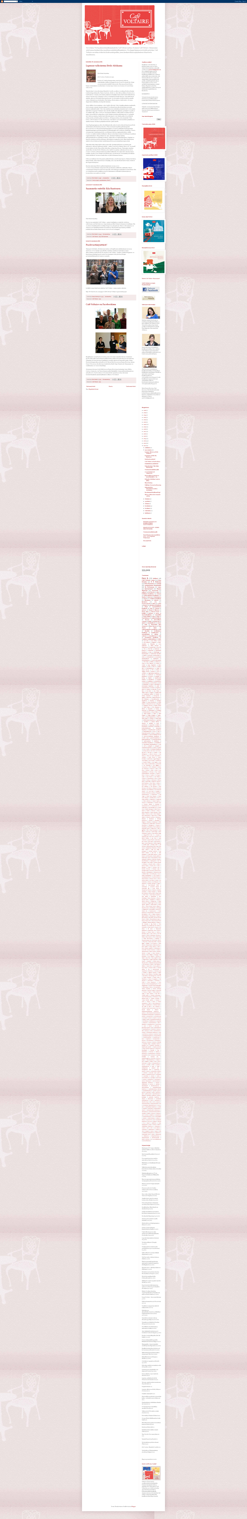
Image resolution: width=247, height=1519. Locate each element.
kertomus (151, 726)
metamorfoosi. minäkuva (156, 1071)
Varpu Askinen (150, 993)
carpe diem (159, 1021)
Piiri (154, 937)
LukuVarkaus (144, 886)
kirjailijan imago (146, 1043)
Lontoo (143, 885)
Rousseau (144, 710)
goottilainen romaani (146, 1027)
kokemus (157, 1051)
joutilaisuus (145, 1034)
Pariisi (158, 930)
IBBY (159, 828)
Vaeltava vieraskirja (146, 988)
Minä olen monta (145, 908)
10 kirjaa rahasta (146, 751)
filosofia (147, 620)
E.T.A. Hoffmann (145, 786)
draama (143, 675)
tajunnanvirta (149, 1119)
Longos (158, 883)
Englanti (154, 642)
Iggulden (143, 830)
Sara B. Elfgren (150, 954)
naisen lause (158, 1077)
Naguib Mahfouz (145, 916)
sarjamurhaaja (157, 1108)
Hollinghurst (151, 825)
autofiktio (146, 722)
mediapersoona (145, 1068)
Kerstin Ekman (145, 865)
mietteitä (145, 1073)
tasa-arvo (150, 1121)
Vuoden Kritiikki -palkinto (147, 1000)
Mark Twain (145, 895)
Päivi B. (109, 180)
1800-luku (145, 662)
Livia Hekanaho (155, 882)
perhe (153, 1092)
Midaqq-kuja (153, 901)
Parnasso (143, 932)
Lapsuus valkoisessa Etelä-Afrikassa (104, 65)
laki (158, 731)
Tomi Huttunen (146, 618)
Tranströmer (150, 980)
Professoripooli (146, 603)
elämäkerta (144, 1024)
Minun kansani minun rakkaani (153, 906)
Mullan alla (144, 911)
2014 (145, 438)
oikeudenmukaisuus (155, 1085)
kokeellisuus (151, 679)
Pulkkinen (157, 938)
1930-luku (144, 752)
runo (159, 587)
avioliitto (144, 673)
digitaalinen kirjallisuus (153, 673)
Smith (157, 668)
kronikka (158, 1055)
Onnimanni (144, 927)
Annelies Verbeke (146, 762)
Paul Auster (153, 933)
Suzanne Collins (152, 967)
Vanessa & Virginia (151, 990)
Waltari (148, 1001)
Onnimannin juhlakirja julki (152, 469)
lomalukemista (155, 632)
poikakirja (144, 1095)
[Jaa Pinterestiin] (120, 178)
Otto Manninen (155, 707)
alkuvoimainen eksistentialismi (153, 1013)
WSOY (143, 1001)
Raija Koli (145, 941)
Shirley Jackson (156, 961)
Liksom (149, 882)
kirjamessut (156, 621)
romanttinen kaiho (154, 1103)
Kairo (149, 857)
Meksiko (158, 899)
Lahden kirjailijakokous (146, 875)
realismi (144, 636)
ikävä (151, 1030)
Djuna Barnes (144, 785)
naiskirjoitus (150, 1079)
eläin (159, 1022)
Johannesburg (149, 846)
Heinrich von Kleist (151, 817)
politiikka (149, 1095)
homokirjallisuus (146, 1029)
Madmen (154, 890)
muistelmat (145, 1076)
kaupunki (157, 676)
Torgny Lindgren (151, 715)
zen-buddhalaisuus (157, 1139)
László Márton (155, 888)
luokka (149, 1063)
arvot (158, 671)
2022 (145, 420)
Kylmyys (143, 872)
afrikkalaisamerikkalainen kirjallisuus (150, 1011)
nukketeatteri (144, 1084)
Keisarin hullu (152, 864)
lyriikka (148, 1064)
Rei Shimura (154, 943)
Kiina (159, 865)
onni (148, 738)
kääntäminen (157, 597)
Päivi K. (154, 667)
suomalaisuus (158, 1115)
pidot (143, 1094)
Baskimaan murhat (148, 694)
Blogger (134, 1506)
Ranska (144, 597)
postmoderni (156, 655)
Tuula (158, 717)
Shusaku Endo (145, 963)
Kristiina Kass (156, 867)
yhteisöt (156, 600)
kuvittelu (153, 1058)
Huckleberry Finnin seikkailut (154, 827)
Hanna (158, 810)
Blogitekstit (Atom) (93, 389)
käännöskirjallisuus (151, 1060)
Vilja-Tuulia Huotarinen (146, 996)
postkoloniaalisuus (156, 739)
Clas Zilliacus (150, 663)
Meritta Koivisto (145, 901)
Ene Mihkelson (150, 789)
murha (158, 1076)
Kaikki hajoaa (144, 857)
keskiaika (157, 726)
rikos (151, 1102)
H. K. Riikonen (156, 582)
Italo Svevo (151, 836)
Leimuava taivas (152, 878)
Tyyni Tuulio (145, 718)
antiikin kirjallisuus (156, 618)
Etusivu (111, 386)
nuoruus (151, 1084)
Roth (159, 946)
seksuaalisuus (145, 1111)
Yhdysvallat (158, 718)
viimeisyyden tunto (146, 1134)
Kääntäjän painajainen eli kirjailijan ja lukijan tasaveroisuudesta (149, 523)
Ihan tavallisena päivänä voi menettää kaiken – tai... (152, 476)
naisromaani (157, 1079)
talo (154, 1119)
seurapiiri (144, 1113)
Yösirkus (143, 1008)
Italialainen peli (145, 836)
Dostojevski (156, 696)
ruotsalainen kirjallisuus (148, 686)
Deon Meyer (152, 783)
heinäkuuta (148, 506)
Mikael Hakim (154, 904)
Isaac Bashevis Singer (156, 833)
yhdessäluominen (145, 1137)
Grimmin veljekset (148, 804)
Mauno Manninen (151, 898)
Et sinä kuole (150, 791)
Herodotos (149, 822)
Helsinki (151, 820)
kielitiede (159, 1042)
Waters (153, 1001)
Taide (158, 616)
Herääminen (154, 822)
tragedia (158, 688)
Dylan (159, 785)
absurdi (153, 671)
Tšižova (151, 987)
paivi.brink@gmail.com (155, 70)
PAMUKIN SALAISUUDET (151, 464)
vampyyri (147, 1131)
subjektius (152, 1115)
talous (154, 747)
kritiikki (144, 613)
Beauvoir (152, 768)
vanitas (151, 1131)
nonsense (157, 1082)
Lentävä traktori (145, 880)
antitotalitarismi (157, 1016)
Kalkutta (149, 859)
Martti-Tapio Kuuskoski (155, 895)
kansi (143, 1039)
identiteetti (150, 650)
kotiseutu (153, 1055)
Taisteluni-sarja (158, 971)
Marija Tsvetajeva (152, 891)
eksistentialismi (152, 1022)
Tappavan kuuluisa (152, 972)
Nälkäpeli (145, 922)
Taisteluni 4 (150, 971)
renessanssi (157, 1100)
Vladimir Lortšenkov (155, 998)
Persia (148, 935)
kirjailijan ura (145, 1045)
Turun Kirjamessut (151, 982)
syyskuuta (147, 501)
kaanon (151, 676)
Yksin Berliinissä (156, 1003)
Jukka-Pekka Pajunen (152, 854)
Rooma (157, 709)
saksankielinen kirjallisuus (151, 1107)
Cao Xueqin (157, 775)
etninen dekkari (155, 722)
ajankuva (143, 1013)
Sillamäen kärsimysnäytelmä (155, 963)
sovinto (146, 1115)
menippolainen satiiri (146, 1069)
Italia (146, 624)
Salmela (158, 951)
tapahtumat (156, 658)
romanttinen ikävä (145, 1103)
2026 (145, 410)
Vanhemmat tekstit (131, 386)
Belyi (157, 768)
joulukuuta (147, 448)
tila (144, 1123)
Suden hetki (149, 966)
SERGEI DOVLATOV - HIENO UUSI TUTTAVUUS (151, 528)
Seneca (160, 958)
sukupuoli (157, 746)
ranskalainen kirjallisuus (153, 585)
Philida (143, 937)
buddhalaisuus (152, 1021)
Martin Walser (157, 705)
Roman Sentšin (152, 946)
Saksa (154, 603)
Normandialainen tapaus (155, 919)
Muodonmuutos (152, 911)
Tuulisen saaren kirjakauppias (155, 985)
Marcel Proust (155, 611)
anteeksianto (157, 1014)
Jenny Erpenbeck (152, 665)
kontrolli (158, 1053)
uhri (151, 1128)
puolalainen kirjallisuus (154, 1097)
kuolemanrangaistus (146, 1058)
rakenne (143, 1098)
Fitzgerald (158, 793)
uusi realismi (157, 1128)
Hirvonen (158, 823)
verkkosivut (157, 1132)
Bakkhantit (154, 767)
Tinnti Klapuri (147, 713)
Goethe (143, 665)
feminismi (157, 649)
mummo (152, 1076)
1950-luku (150, 752)
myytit (158, 733)
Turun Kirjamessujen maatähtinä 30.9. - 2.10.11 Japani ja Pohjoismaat (151, 536)
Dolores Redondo (146, 696)
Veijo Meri (157, 993)
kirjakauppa (156, 652)
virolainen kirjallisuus (156, 749)
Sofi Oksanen (157, 964)
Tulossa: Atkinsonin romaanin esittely (152, 495)
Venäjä (159, 584)
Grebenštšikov (150, 802)
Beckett (157, 694)
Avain (143, 663)
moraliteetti (158, 1074)
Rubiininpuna (157, 948)
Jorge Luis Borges (155, 849)
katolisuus (144, 1042)
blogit (146, 607)
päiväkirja (157, 684)
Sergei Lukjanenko (153, 959)
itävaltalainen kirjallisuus (152, 1032)
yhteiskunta (148, 600)
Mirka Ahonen (152, 626)
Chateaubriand (150, 778)
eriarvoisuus (158, 1024)
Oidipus (158, 922)
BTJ (150, 767)
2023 (145, 417)
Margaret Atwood (148, 705)
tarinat (159, 747)
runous (159, 623)
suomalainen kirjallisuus (151, 637)
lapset (97, 180)
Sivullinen (158, 710)
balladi (144, 1019)
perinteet (158, 1092)
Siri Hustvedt (146, 964)
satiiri (157, 686)
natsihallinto (145, 734)
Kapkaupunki (153, 861)
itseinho (143, 1032)
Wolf (149, 1003)
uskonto (144, 610)
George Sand (158, 799)
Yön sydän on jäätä (146, 1006)
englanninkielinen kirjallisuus (149, 629)
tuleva (143, 689)
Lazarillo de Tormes (156, 877)
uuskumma (144, 1129)
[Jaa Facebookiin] (118, 178)
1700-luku (158, 751)
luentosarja (144, 1063)
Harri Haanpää (157, 814)
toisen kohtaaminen (156, 660)
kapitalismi (148, 1039)
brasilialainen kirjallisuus (156, 1019)
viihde (159, 639)
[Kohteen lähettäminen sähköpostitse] (112, 178)
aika (158, 592)
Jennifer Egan (146, 844)
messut (148, 1071)
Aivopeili (155, 752)
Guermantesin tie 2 (156, 806)
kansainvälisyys (158, 1035)
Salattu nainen (153, 951)
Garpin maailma (145, 799)
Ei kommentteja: (106, 234)
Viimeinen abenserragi (155, 995)
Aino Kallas (156, 691)
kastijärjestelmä (156, 1039)
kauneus (149, 1042)
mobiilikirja (150, 681)
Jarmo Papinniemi (149, 843)
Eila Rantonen (104, 236)
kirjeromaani (144, 1051)
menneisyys (156, 1069)
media (158, 1066)
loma (159, 1061)
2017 (145, 431)
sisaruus (153, 1113)
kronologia (144, 1056)
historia (150, 597)
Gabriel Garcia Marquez (151, 796)
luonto (153, 733)
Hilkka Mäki (152, 823)
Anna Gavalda (151, 760)
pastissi (143, 1092)
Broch (143, 775)
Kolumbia (144, 867)
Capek (143, 776)
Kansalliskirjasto (145, 861)
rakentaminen (150, 1098)
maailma (158, 1064)
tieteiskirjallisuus (146, 660)
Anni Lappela (154, 762)
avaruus (159, 1018)
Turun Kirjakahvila (150, 717)
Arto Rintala (147, 642)
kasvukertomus (150, 1040)
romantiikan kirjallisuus (147, 743)
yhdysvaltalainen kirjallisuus (151, 595)
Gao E (159, 797)
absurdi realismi (146, 1009)
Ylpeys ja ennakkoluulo (147, 1005)
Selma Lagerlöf (154, 958)
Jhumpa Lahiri (154, 844)
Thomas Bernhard (147, 977)
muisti (143, 623)
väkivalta (154, 689)
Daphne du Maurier (156, 781)
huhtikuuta (147, 513)
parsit (159, 1090)
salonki (159, 1107)
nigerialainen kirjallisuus (147, 1082)
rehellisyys (156, 741)
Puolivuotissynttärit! (96, 245)
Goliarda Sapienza (156, 801)
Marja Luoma (158, 893)
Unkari (157, 670)
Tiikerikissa (144, 979)
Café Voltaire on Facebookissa (101, 304)
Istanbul (158, 835)
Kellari (158, 864)
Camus (147, 775)
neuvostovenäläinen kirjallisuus (151, 736)
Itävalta (156, 836)
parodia (154, 1090)
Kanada (158, 859)
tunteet (143, 1128)
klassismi (151, 1051)
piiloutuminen (148, 1094)
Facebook (143, 793)
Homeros (158, 825)
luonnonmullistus (156, 1063)
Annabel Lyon (158, 760)
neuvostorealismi (156, 1081)
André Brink (149, 759)
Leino (159, 878)
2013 (145, 441)
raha (151, 608)
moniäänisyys (158, 681)
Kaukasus (145, 864)
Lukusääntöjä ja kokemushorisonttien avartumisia (151, 489)
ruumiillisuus (158, 743)
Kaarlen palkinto (157, 856)
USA (153, 670)
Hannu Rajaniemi (145, 812)
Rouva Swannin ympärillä (147, 948)
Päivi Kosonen (149, 584)
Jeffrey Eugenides (157, 843)
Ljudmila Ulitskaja (151, 883)
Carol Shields (157, 776)
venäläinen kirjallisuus (155, 598)
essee (145, 1026)
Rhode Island (149, 945)
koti (149, 1055)
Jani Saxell (150, 841)
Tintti (154, 713)
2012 (145, 443)
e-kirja (159, 603)
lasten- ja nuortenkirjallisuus (151, 614)
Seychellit (149, 961)
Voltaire (151, 718)
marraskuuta (148, 450)
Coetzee (94, 180)
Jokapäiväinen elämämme (151, 848)
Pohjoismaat (145, 647)
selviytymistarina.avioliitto (154, 1111)
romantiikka (158, 615)
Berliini (147, 770)
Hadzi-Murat (157, 809)
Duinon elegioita (152, 785)
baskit (148, 1019)
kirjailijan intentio (156, 1043)
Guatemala (157, 804)
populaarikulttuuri (146, 739)
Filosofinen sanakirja (150, 793)
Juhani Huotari (156, 697)
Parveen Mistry (151, 932)
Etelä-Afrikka (146, 616)
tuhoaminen (157, 1126)
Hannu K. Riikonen (154, 610)
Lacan (159, 874)
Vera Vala (159, 647)
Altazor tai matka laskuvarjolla (153, 755)
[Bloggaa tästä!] (114, 178)
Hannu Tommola (154, 812)
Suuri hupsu (144, 967)
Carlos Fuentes (149, 776)
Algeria (151, 692)
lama (143, 1061)
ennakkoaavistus (151, 1024)
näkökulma (145, 684)
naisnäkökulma (146, 634)
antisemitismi (150, 1016)
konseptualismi (151, 1053)
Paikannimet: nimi (152, 930)
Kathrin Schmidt (157, 862)
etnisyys (144, 723)
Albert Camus (145, 692)
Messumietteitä (147, 541)
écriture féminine (146, 1140)
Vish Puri (150, 649)
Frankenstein (154, 794)
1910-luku (148, 691)
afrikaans (156, 1009)
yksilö (143, 1139)
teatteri (152, 688)
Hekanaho (144, 819)
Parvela (158, 932)
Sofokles (143, 966)
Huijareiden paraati (146, 828)
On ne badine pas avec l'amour (153, 925)
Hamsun (153, 810)
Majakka (159, 704)
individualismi (157, 1030)
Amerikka (144, 757)
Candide (152, 775)
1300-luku (153, 751)
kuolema (151, 613)
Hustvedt (149, 697)
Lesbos (157, 880)
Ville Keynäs (155, 996)
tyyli (148, 1128)
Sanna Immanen (156, 953)
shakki (148, 1113)
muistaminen (146, 683)
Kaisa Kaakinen (155, 857)
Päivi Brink (154, 940)
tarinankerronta (145, 688)
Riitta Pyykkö (145, 946)
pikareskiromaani (156, 1094)
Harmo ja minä (149, 814)
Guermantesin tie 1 (146, 806)
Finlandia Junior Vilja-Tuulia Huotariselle (152, 466)
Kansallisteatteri (155, 699)
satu (160, 744)
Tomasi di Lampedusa (153, 979)
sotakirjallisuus (150, 657)
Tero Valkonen (149, 974)
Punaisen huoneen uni (146, 940)
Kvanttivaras (157, 870)
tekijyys (154, 1121)
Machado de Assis (151, 704)
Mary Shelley (145, 896)
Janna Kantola (157, 841)
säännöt (144, 1118)
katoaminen (157, 1040)
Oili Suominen (145, 924)
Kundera (152, 701)
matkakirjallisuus (145, 1066)
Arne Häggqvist (156, 765)
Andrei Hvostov (151, 757)
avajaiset (154, 1018)
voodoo (153, 1134)
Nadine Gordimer (156, 914)
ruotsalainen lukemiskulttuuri (149, 1105)
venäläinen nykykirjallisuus (149, 639)
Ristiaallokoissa (150, 668)
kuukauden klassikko (156, 653)
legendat (147, 1061)
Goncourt (144, 802)
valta (143, 1131)
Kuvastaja (152, 870)
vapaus (156, 1131)
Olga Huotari (153, 924)
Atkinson (157, 662)
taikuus (143, 1119)
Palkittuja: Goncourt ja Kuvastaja (153, 485)
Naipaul (158, 916)
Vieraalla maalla (145, 995)
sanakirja (145, 1108)
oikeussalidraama (145, 1087)
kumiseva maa (154, 1056)
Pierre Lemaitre (149, 937)
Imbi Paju (148, 831)
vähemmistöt (158, 1134)
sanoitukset (150, 1108)
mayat (153, 1066)
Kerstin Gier (153, 865)
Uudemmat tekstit (90, 386)
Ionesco (149, 833)
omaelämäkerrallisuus (147, 1090)
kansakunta (144, 726)
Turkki (143, 982)
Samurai (143, 953)
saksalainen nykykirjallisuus (150, 744)
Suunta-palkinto (156, 966)
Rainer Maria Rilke (152, 941)
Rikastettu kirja (148, 483)
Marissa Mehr (152, 893)
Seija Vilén (148, 958)
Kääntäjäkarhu (150, 872)
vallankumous (151, 1129)
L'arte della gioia (153, 874)
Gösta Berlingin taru (152, 807)
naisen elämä (154, 683)
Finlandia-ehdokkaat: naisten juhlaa (152, 479)
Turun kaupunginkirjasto (152, 984)
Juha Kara (154, 852)
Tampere (145, 972)
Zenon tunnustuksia (151, 1008)
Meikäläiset (152, 899)
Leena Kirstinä (145, 878)
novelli (143, 738)
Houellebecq (144, 827)
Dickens (158, 783)
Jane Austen (144, 841)
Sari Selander (151, 956)
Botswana (152, 772)
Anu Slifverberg (146, 765)
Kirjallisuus (144, 701)
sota (155, 602)
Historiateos (144, 825)
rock (154, 1102)
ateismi (150, 1018)
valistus (148, 689)
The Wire (159, 975)
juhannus (151, 1034)
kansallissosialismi (147, 1037)
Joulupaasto (144, 851)
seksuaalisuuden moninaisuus (153, 1110)
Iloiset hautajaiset (154, 830)
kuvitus (158, 1058)
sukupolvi (150, 746)
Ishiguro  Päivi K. (148, 835)
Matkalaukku (153, 896)
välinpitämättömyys (155, 1136)
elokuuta (147, 504)
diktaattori (145, 1022)
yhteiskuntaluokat (155, 1137)
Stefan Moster (146, 712)
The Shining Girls (152, 975)
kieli (160, 629)
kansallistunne (156, 1037)
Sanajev (148, 953)
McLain (158, 898)
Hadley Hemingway (149, 809)
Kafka (149, 667)
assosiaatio (145, 1018)
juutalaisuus (145, 725)
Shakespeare (151, 710)
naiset (159, 683)
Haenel (143, 810)
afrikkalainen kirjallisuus (149, 720)
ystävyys (147, 1139)
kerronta (154, 1042)
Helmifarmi (151, 819)
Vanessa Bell (158, 990)
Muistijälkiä (151, 909)
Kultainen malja (155, 869)
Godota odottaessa (147, 801)
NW (150, 914)
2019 (145, 427)
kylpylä (143, 1060)
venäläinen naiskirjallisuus (148, 1132)
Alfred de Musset (153, 754)
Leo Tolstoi (152, 880)
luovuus (143, 1064)
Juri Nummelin (149, 856)
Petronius (158, 935)
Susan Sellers (155, 712)
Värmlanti (157, 1000)
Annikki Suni (158, 692)
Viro (145, 649)
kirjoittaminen (145, 653)
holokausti (150, 675)
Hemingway (157, 820)
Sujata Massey (145, 670)
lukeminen (144, 602)
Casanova (144, 778)
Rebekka (147, 943)
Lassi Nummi (157, 875)
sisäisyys (158, 1113)
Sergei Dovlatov (146, 959)
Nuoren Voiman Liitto (146, 920)
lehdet (151, 1061)
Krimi (149, 867)
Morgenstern (145, 909)
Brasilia (158, 773)
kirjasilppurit (144, 1050)
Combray (148, 780)
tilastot (148, 1123)
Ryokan (158, 950)
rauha (151, 1100)
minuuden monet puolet (154, 1073)
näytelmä (157, 1084)
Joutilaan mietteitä (153, 851)
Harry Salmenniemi (146, 815)
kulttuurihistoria (147, 731)
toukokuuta (148, 511)
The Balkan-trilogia (157, 974)
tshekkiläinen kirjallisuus (147, 1126)
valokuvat (158, 1129)
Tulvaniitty (157, 980)
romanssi (158, 1102)
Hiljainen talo (145, 823)
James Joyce (157, 840)
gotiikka (151, 723)
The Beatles (145, 975)
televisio (159, 1121)
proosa (158, 1095)
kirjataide (152, 1050)
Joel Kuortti (151, 592)
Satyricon (158, 956)
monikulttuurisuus (151, 1074)
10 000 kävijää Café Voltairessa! (150, 472)
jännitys (156, 1034)
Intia (153, 616)
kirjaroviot (158, 1048)
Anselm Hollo (158, 764)
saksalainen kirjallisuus (155, 605)
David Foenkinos (145, 783)
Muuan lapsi (157, 912)
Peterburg (152, 935)
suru (153, 1116)
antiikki (143, 1016)
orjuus (151, 684)
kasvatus (143, 1040)
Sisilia (151, 964)
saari (143, 1107)
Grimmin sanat (158, 802)
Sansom (143, 954)
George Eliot (152, 799)
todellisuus (154, 1123)
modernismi (155, 590)
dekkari (155, 578)
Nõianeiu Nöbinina (152, 922)
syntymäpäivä (158, 1116)
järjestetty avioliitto (154, 725)
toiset (150, 1124)
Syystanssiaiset (156, 969)
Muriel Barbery (151, 912)
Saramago (156, 954)
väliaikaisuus (146, 1136)
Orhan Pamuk (151, 927)
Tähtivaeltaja (145, 987)
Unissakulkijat (157, 987)
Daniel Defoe (148, 781)
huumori (144, 650)
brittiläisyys (145, 1021)
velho (160, 1131)
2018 (145, 429)
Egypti (143, 697)
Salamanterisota (145, 951)
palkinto (144, 592)
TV (160, 712)
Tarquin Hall (152, 647)
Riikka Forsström (156, 945)
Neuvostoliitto (145, 917)
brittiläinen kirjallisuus (148, 594)
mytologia (153, 1077)
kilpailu (150, 678)
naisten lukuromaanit (146, 1081)
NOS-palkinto (144, 914)
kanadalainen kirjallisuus (148, 1035)
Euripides (158, 791)
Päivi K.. (159, 940)
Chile (155, 778)
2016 (145, 434)
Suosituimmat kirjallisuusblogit (152, 492)
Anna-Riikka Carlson (156, 641)
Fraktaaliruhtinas (145, 794)
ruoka (143, 657)
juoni (157, 723)
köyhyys (158, 1060)
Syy (149, 969)
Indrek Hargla (154, 831)
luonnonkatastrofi (146, 733)
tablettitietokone (151, 1118)
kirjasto (145, 605)
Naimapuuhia (152, 916)
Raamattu (150, 709)
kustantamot (149, 589)
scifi (145, 746)
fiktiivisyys (157, 1026)
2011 (145, 446)
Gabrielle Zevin (153, 797)
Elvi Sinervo (149, 788)
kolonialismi (144, 1053)
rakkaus (156, 634)
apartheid (159, 720)
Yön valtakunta (156, 1006)
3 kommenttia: (108, 296)
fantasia (159, 594)
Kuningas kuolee (145, 870)
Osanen (156, 927)
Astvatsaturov (145, 767)
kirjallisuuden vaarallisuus (155, 730)
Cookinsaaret (153, 780)
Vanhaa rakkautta (156, 992)
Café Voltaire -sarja (96, 236)
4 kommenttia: (105, 178)
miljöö (144, 655)
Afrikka (152, 662)
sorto (143, 1115)
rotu (160, 1103)
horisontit (153, 1029)
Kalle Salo (154, 859)
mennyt (143, 1071)
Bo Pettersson (149, 587)
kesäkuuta (147, 508)
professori (154, 1095)
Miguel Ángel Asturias (152, 903)
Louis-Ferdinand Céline (153, 885)
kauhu (149, 621)
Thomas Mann (156, 977)
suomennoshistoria (147, 1116)
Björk (152, 770)
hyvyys (158, 1029)
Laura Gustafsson (151, 702)
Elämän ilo (155, 788)
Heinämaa (158, 817)
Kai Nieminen (145, 699)
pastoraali (149, 1092)
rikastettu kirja (145, 1102)
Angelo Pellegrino (156, 759)
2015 (145, 436)
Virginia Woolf (145, 671)
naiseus (144, 1079)
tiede (148, 749)
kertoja (143, 678)
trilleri (158, 1124)
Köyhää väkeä (145, 874)
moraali (150, 655)
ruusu (158, 1105)
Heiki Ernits (154, 815)
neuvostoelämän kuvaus (155, 734)
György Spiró (144, 807)
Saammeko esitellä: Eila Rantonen (103, 188)
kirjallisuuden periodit (146, 1047)
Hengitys (143, 822)
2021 (145, 422)
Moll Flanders (153, 908)
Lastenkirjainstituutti (146, 877)
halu (152, 1027)
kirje (158, 1050)
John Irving (156, 846)
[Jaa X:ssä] (116, 178)
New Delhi (151, 917)
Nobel (147, 919)
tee (144, 749)
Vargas (143, 993)
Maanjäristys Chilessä (146, 890)
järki (160, 1034)
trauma (154, 1124)
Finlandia (152, 644)
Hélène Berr (153, 828)
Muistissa (158, 909)
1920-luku (146, 641)
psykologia (144, 1097)
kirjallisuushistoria (157, 1047)
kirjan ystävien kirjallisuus (148, 1048)
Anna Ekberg (144, 760)
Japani (143, 843)
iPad (142, 1030)
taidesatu (158, 1118)
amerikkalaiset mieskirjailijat (148, 1014)
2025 (145, 413)
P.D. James (150, 929)
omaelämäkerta (103, 180)
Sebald (143, 958)
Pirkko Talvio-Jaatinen (148, 938)
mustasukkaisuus (145, 1077)
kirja (150, 652)
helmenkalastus (158, 1027)
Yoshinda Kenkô (156, 1005)
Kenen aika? (145, 611)
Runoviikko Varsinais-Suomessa (148, 950)
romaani (157, 608)
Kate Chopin (150, 862)
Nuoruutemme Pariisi (156, 920)
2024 (145, 415)
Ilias (148, 830)
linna (155, 1061)
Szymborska (144, 971)
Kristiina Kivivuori (146, 869)
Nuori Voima (147, 707)
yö (151, 1139)
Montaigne (159, 908)
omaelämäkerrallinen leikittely (155, 1089)
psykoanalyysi (147, 741)
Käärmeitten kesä (157, 872)
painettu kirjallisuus (155, 738)
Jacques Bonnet (151, 840)
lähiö (153, 1064)
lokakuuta (147, 499)
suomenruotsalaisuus (147, 747)
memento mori (155, 1068)
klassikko (147, 631)
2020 (145, 424)
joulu (160, 1032)
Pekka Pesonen (155, 645)
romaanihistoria (152, 636)
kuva (154, 731)
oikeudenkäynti (145, 1085)
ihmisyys (147, 1030)
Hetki (160, 822)
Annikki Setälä (151, 764)
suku (160, 636)
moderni (143, 1074)
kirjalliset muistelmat (155, 1045)
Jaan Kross (154, 838)
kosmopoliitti (144, 1055)
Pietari (143, 709)
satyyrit (143, 1110)
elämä (155, 628)
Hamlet (148, 810)
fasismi (150, 1026)
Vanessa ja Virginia (147, 992)
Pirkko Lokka (158, 937)
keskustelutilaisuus (146, 728)
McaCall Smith (145, 899)
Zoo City (158, 1008)
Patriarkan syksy (145, 933)
